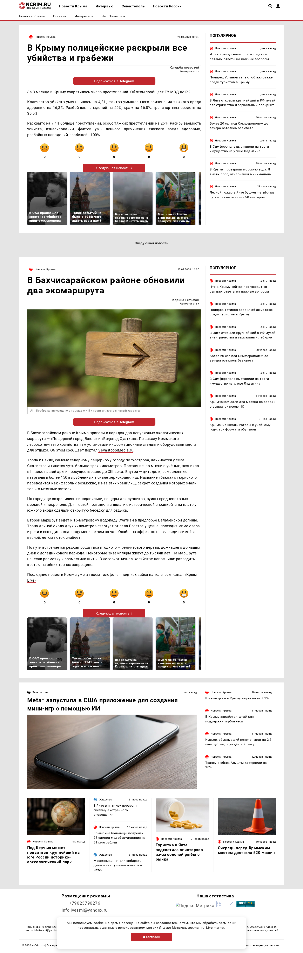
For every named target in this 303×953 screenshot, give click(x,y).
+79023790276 (84, 903)
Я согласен (151, 937)
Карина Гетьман (185, 300)
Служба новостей (184, 67)
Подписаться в (114, 81)
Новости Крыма (45, 36)
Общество (105, 799)
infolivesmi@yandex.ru (85, 910)
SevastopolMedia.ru (115, 450)
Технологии (40, 692)
